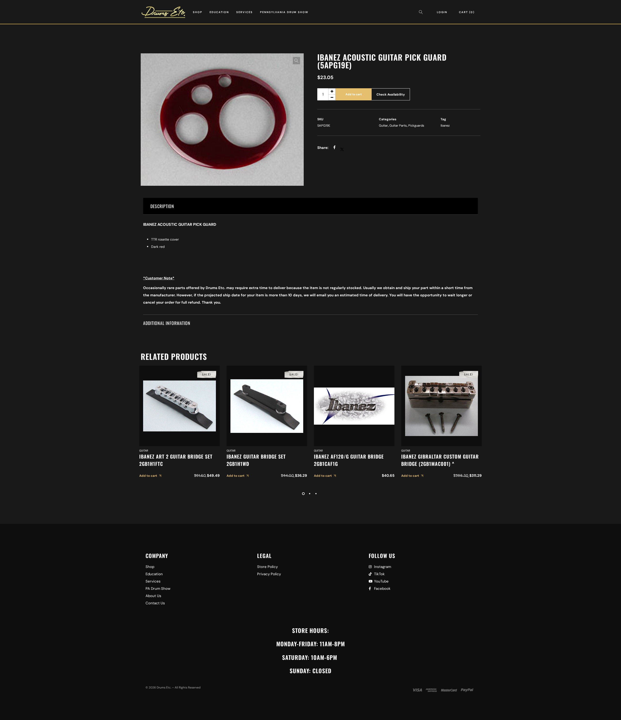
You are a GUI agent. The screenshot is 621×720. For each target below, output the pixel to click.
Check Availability (390, 94)
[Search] (422, 12)
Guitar (383, 125)
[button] (296, 60)
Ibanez (445, 125)
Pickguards (416, 125)
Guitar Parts (398, 125)
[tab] (310, 206)
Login (442, 12)
